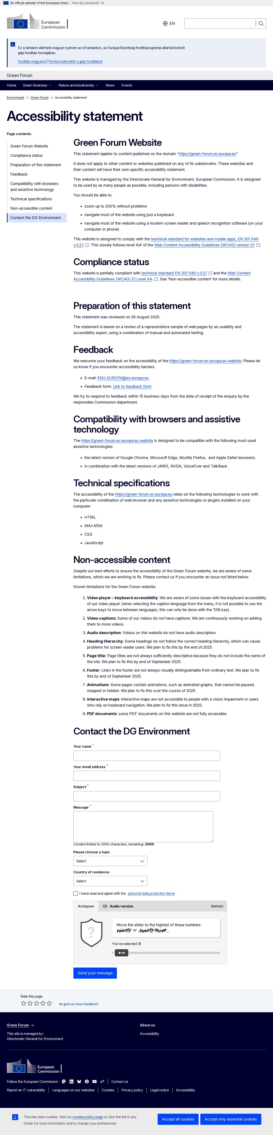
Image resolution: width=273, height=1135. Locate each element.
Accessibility (149, 1033)
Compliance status (26, 155)
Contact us (119, 1081)
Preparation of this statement (35, 165)
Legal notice (159, 1090)
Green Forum (39, 97)
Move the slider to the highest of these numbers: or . (158, 927)
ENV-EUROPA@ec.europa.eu (123, 378)
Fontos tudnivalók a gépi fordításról (75, 61)
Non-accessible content (31, 208)
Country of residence (91, 872)
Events (126, 85)
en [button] (172, 23)
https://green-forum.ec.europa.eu (207, 153)
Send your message (95, 973)
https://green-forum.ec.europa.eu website (205, 361)
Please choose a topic (91, 852)
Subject (79, 787)
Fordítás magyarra (32, 61)
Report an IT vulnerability (26, 1090)
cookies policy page (88, 1117)
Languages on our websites (73, 1090)
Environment (15, 97)
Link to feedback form (132, 386)
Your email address (89, 767)
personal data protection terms (151, 893)
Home (11, 85)
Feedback (19, 174)
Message (81, 807)
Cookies (108, 1090)
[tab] (86, 906)
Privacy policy (132, 1090)
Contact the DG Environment (35, 217)
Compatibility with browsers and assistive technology (34, 186)
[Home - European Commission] (41, 21)
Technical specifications (31, 199)
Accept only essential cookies (231, 1119)
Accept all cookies (178, 1119)
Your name (82, 746)
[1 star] (23, 1003)
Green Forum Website (29, 146)
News (110, 85)
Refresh (217, 906)
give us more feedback (80, 1004)
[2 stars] (26, 1003)
